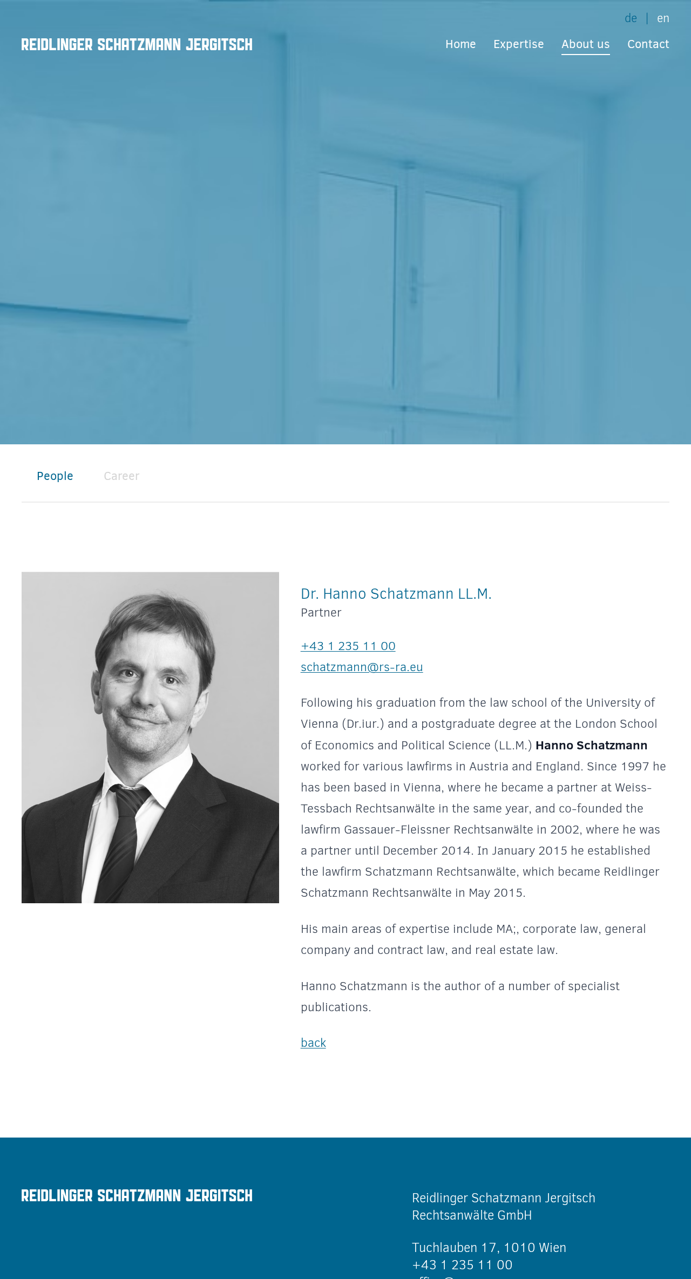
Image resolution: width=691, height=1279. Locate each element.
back (313, 1042)
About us (585, 44)
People (55, 476)
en (663, 18)
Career (122, 476)
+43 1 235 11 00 (348, 646)
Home (460, 44)
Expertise (518, 44)
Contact (648, 44)
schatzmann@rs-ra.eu (362, 667)
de (631, 18)
